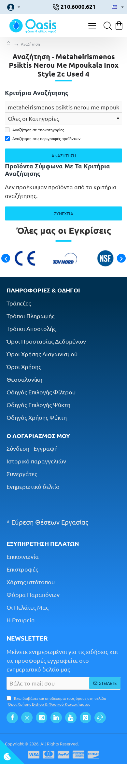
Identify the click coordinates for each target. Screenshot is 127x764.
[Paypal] (63, 754)
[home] (8, 44)
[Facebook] (12, 717)
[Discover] (93, 754)
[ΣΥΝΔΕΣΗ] (12, 7)
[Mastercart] (48, 754)
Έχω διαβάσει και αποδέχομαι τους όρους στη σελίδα (57, 701)
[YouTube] (71, 717)
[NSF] (104, 258)
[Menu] (92, 25)
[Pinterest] (85, 717)
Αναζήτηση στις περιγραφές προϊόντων (45, 138)
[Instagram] (41, 717)
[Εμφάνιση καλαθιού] (119, 25)
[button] (5, 258)
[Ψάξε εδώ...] (105, 25)
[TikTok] (100, 717)
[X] (27, 717)
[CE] (23, 258)
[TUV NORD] (63, 258)
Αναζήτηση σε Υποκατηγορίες (37, 129)
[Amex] (78, 754)
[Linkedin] (56, 717)
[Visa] (33, 754)
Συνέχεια (63, 213)
